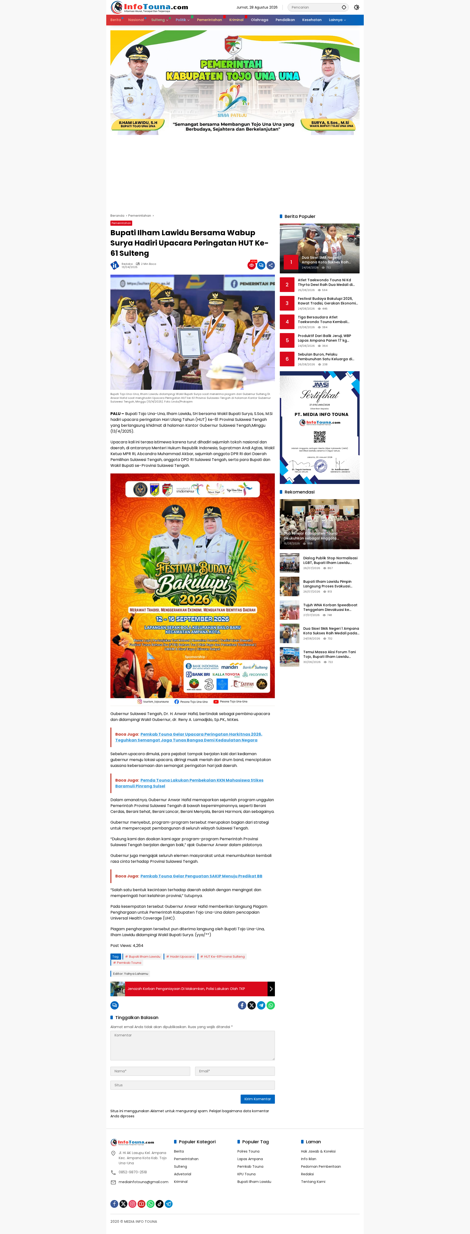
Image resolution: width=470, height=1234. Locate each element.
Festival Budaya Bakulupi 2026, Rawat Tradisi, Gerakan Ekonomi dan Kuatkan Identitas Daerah (327, 301)
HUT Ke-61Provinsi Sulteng (224, 956)
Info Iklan (308, 1158)
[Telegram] (261, 1005)
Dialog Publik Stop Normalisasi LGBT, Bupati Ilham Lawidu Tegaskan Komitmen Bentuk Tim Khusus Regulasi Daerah (330, 560)
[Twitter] (251, 1005)
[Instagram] (132, 1204)
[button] (344, 7)
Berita (179, 1151)
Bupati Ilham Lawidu (144, 956)
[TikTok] (160, 1204)
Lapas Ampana (250, 1158)
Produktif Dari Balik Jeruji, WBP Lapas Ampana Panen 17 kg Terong (324, 338)
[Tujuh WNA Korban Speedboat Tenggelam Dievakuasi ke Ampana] (289, 610)
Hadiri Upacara (182, 956)
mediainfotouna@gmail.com (143, 1181)
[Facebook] (242, 1005)
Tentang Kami (313, 1181)
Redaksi (127, 264)
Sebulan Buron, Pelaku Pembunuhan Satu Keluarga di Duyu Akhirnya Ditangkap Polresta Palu (328, 357)
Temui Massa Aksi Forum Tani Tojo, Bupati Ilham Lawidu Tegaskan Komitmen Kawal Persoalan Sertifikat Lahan (329, 654)
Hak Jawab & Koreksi (318, 1151)
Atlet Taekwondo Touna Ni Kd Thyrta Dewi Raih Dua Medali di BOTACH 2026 (325, 282)
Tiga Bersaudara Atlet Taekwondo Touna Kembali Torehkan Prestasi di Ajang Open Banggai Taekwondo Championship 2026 (327, 320)
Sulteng (180, 1166)
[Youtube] (141, 1204)
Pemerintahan (121, 223)
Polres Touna (248, 1151)
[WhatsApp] (271, 1005)
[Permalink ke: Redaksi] (116, 265)
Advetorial (182, 1174)
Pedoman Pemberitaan (321, 1166)
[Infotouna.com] (149, 7)
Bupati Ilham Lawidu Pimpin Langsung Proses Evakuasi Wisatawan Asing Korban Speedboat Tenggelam (327, 584)
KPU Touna (246, 1174)
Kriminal (181, 1181)
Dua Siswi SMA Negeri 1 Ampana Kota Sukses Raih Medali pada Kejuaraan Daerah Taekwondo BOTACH (331, 631)
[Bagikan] (271, 265)
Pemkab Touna (129, 962)
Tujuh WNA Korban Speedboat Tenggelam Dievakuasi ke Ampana (330, 607)
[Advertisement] (235, 171)
